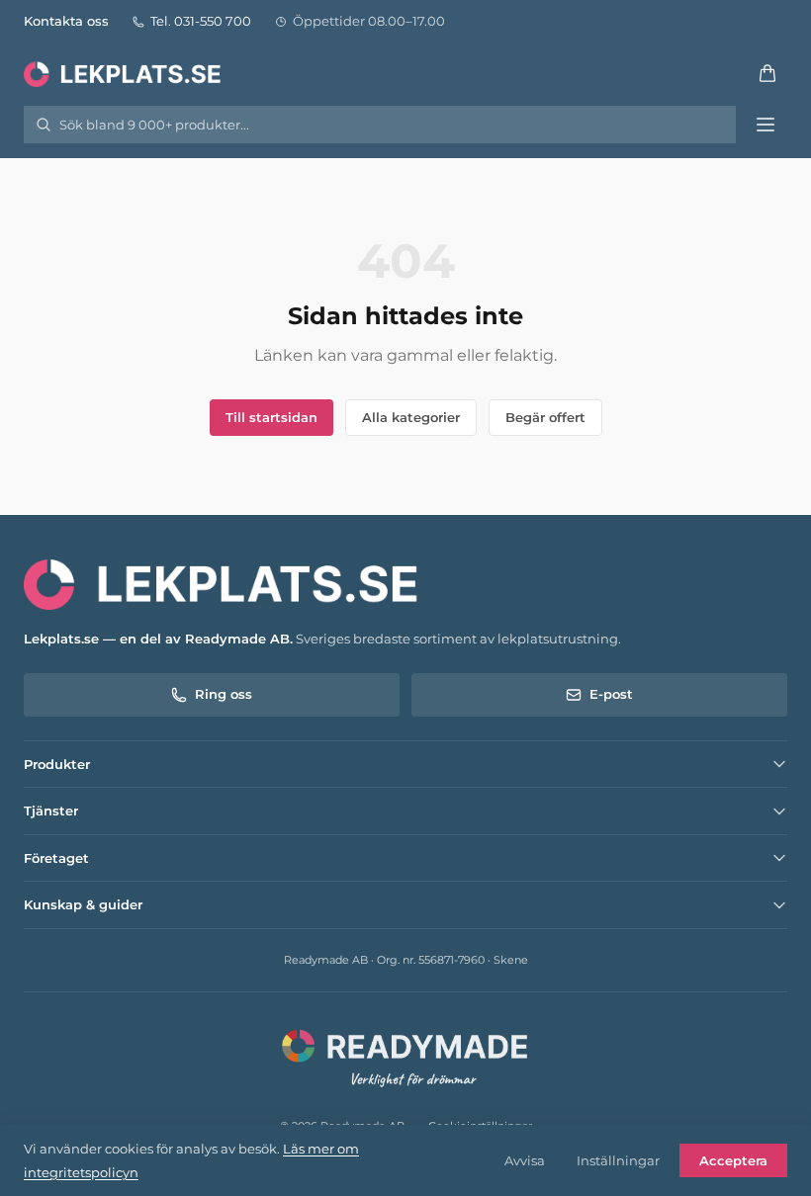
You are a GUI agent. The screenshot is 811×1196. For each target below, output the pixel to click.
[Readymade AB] (406, 1055)
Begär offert (545, 417)
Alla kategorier (411, 417)
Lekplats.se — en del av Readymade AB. (158, 638)
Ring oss (223, 694)
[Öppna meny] (765, 124)
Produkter (57, 764)
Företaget (56, 858)
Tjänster (51, 810)
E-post (611, 694)
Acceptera (733, 1160)
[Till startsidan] (124, 73)
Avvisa (524, 1160)
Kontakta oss (66, 21)
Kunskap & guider (83, 904)
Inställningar (618, 1160)
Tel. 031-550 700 (200, 21)
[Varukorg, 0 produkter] (767, 73)
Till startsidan (271, 417)
